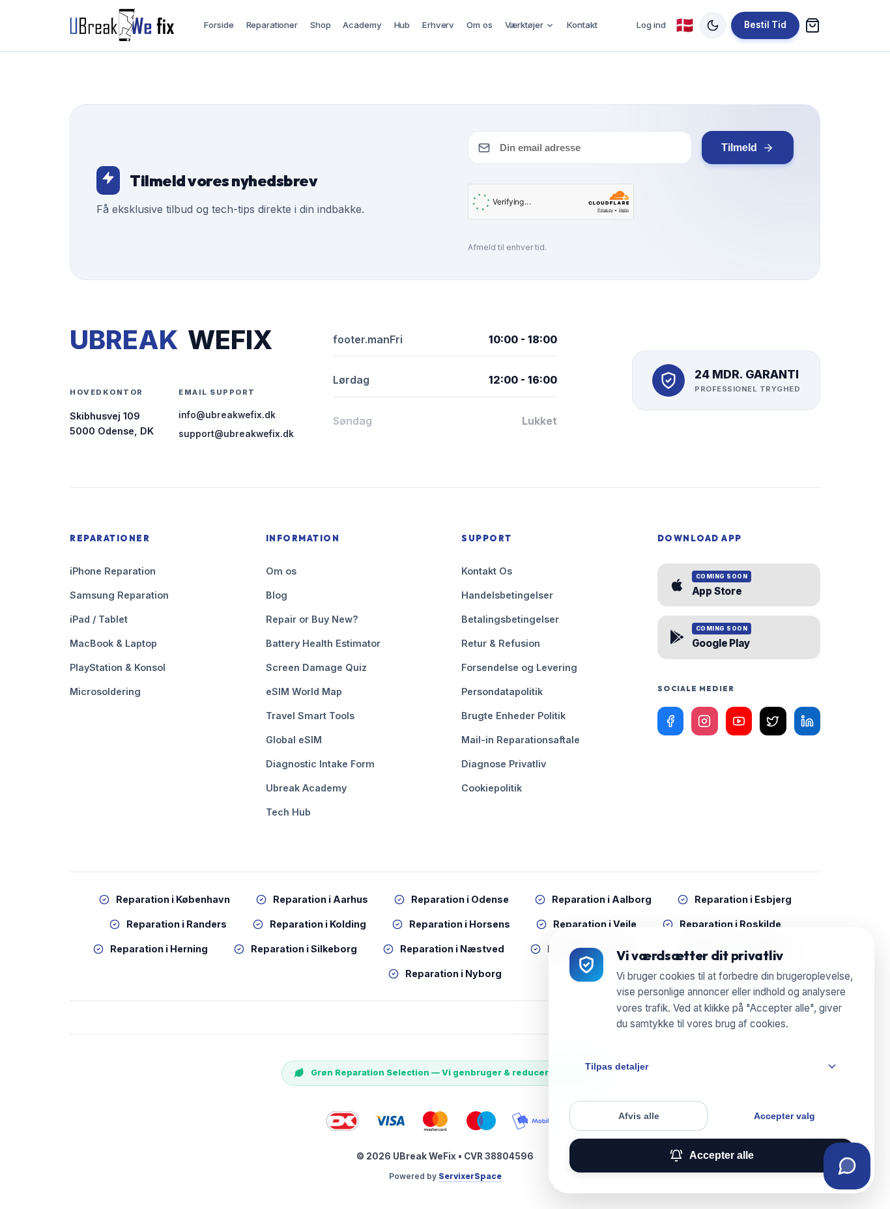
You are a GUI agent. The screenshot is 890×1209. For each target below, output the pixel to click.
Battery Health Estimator (323, 643)
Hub (402, 25)
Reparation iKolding (318, 924)
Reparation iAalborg (602, 899)
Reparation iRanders (176, 924)
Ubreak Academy (306, 787)
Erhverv (438, 25)
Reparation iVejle (595, 924)
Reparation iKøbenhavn (173, 899)
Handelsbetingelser (507, 595)
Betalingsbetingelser (510, 619)
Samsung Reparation (119, 595)
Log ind (651, 25)
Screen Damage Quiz (316, 667)
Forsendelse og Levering (519, 667)
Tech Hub (288, 812)
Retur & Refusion (500, 643)
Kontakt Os (486, 570)
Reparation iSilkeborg (304, 948)
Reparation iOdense (460, 899)
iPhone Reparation (113, 570)
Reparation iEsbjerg (743, 899)
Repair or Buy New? (312, 619)
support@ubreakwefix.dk (236, 434)
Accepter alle (721, 1155)
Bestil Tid (765, 25)
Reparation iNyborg (453, 973)
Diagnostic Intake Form (320, 763)
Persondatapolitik (502, 691)
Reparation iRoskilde (730, 924)
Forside (218, 25)
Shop (320, 25)
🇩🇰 (685, 25)
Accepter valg (784, 1116)
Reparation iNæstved (452, 948)
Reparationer (272, 25)
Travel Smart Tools (310, 715)
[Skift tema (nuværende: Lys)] (713, 25)
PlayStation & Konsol (117, 667)
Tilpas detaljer (616, 1066)
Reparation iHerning (159, 948)
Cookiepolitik (491, 787)
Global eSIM (294, 739)
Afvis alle (638, 1116)
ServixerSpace (470, 1176)
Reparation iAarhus (320, 899)
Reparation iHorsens (459, 924)
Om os (479, 25)
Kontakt (582, 25)
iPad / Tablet (99, 619)
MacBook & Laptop (113, 643)
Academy (362, 25)
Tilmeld (739, 147)
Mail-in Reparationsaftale (520, 739)
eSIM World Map (304, 691)
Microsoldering (105, 691)
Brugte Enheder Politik (513, 715)
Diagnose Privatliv (503, 763)
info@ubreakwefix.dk (227, 415)
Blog (276, 595)
